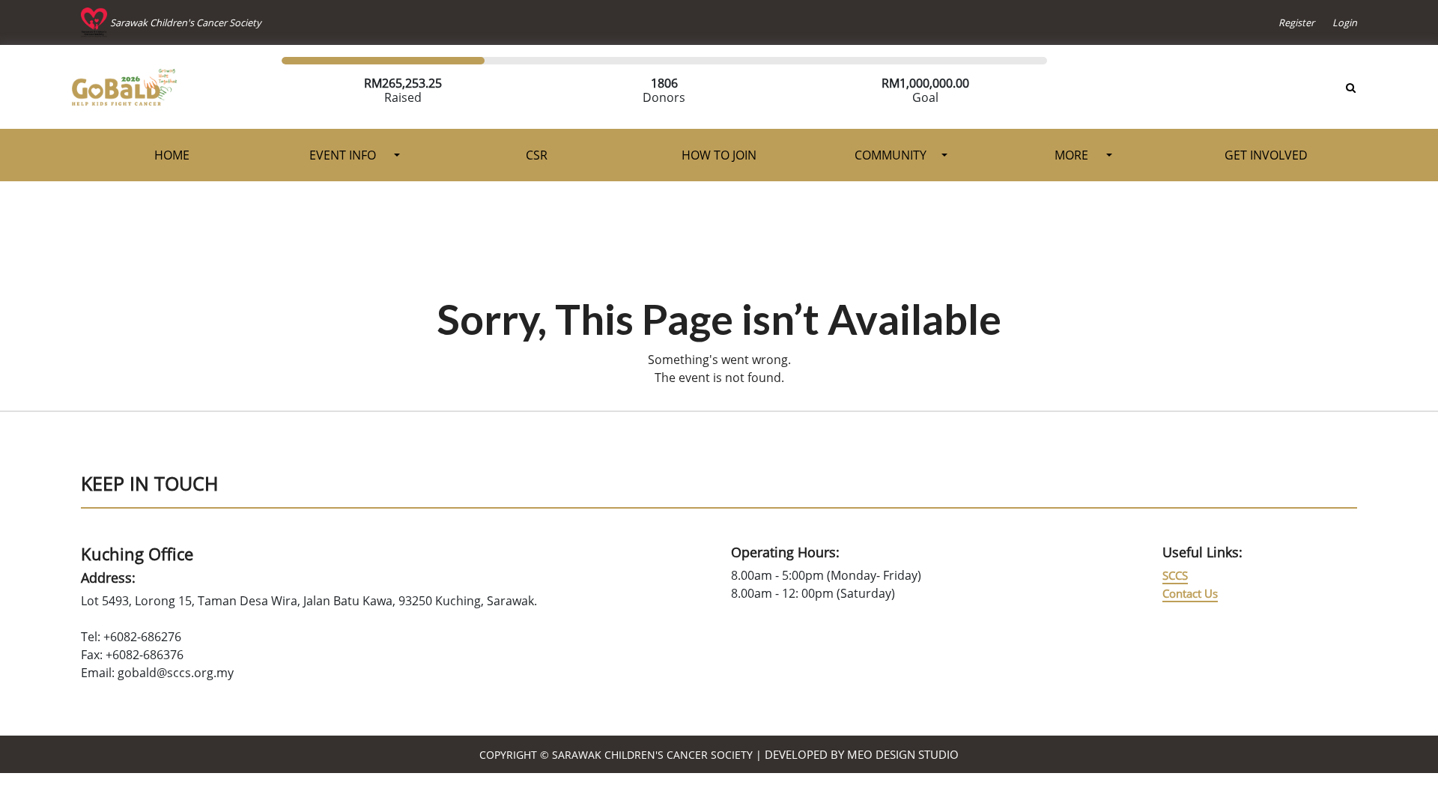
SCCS (1175, 575)
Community (890, 155)
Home (171, 155)
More (1073, 155)
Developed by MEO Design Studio (862, 754)
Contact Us (1190, 593)
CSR (536, 155)
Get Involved (1266, 155)
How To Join (719, 155)
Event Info (344, 155)
